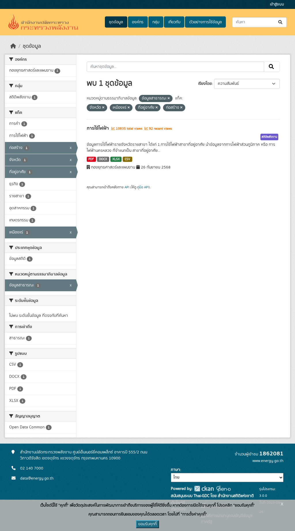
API (126, 187)
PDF (91, 159)
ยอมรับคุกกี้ (147, 524)
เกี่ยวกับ (174, 22)
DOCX (103, 159)
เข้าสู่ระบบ (277, 4)
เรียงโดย (205, 84)
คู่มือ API (143, 187)
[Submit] (281, 22)
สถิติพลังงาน (269, 137)
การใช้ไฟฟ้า (98, 128)
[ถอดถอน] (169, 98)
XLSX (116, 159)
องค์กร (137, 22)
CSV (127, 159)
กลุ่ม (155, 22)
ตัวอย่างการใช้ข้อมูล (205, 22)
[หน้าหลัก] (13, 46)
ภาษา (175, 470)
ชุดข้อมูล (116, 22)
